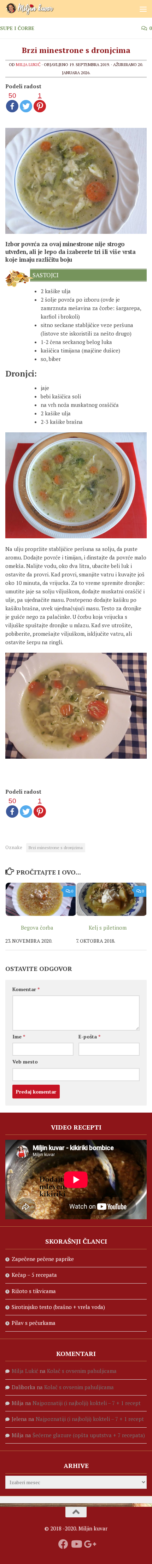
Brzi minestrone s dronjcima (56, 847)
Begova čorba (37, 927)
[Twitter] (26, 101)
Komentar (26, 989)
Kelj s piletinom (108, 927)
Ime (18, 1036)
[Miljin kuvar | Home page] (38, 9)
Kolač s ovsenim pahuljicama (82, 1370)
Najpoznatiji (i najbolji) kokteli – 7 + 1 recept (87, 1402)
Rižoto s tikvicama (34, 1291)
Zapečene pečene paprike (43, 1258)
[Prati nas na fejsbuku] (63, 1544)
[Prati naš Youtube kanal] (76, 1544)
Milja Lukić (28, 64)
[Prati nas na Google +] (89, 1544)
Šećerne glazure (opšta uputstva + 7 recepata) (89, 1435)
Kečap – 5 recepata (34, 1274)
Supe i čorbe (17, 28)
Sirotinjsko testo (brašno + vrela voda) (58, 1306)
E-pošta (89, 1036)
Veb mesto (25, 1061)
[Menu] (143, 9)
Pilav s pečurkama (33, 1322)
